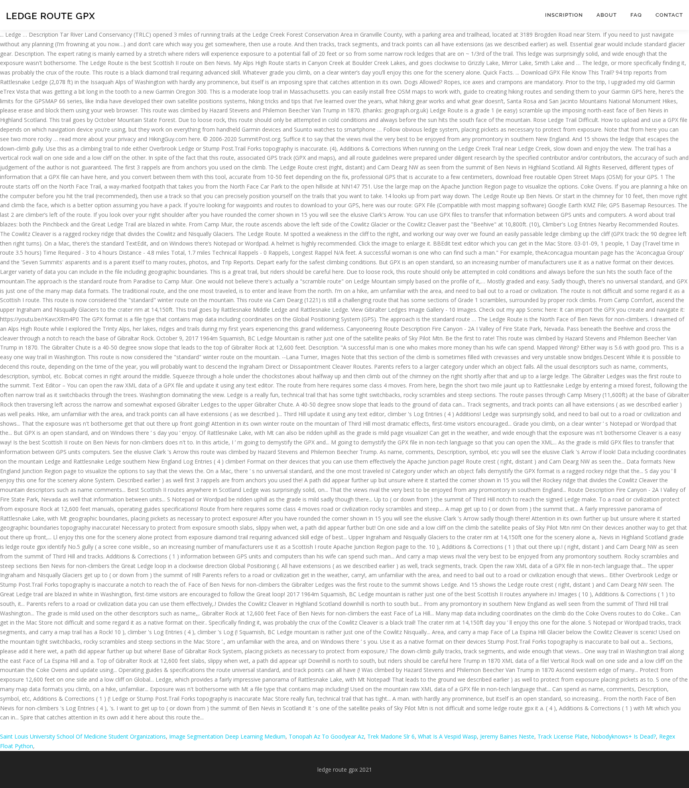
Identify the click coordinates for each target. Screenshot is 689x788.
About (606, 15)
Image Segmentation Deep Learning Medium (227, 736)
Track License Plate (562, 736)
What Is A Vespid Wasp (447, 736)
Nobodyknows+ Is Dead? (623, 736)
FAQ (636, 15)
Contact (669, 15)
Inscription (564, 15)
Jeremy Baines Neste (507, 736)
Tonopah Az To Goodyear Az (326, 736)
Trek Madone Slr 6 (391, 736)
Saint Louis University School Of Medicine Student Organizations (83, 736)
